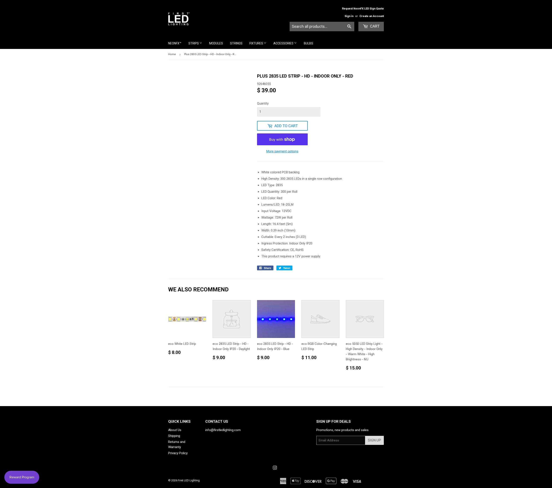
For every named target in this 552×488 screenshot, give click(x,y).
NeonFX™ (174, 43)
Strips (193, 43)
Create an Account (371, 16)
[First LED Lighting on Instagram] (275, 468)
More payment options (282, 151)
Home (172, 54)
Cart (374, 26)
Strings (236, 43)
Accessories (283, 43)
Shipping (174, 436)
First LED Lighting (189, 480)
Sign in (349, 16)
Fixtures (256, 43)
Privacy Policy (178, 453)
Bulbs (308, 43)
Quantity (263, 103)
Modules (216, 43)
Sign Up (374, 440)
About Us (174, 430)
